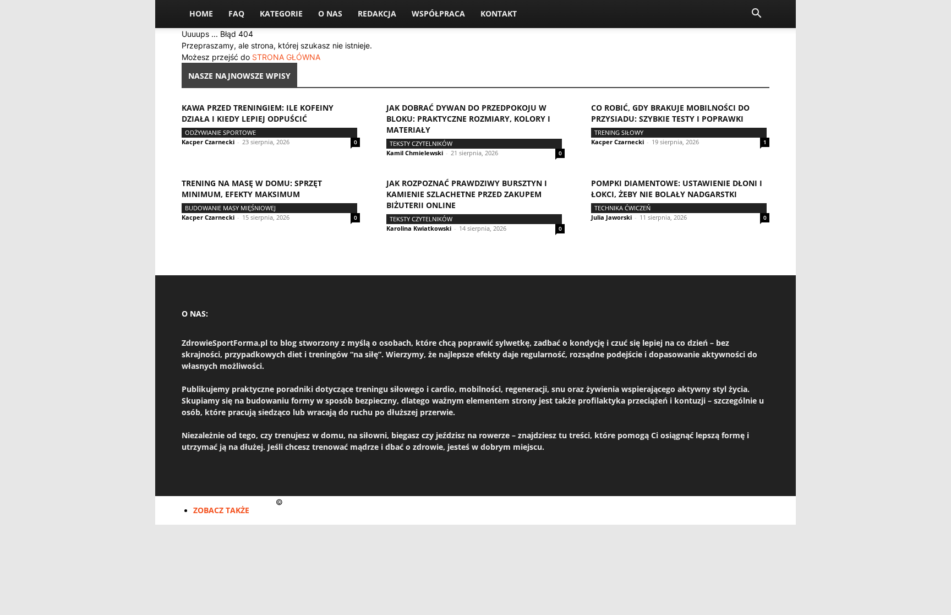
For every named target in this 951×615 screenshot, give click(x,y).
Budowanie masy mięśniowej (230, 208)
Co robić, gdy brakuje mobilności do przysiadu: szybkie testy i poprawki (670, 113)
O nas (330, 13)
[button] (756, 14)
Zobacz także (221, 510)
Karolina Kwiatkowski (418, 228)
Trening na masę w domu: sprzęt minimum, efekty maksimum (252, 188)
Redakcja (377, 13)
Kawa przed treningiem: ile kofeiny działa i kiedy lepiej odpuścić (258, 113)
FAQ (236, 13)
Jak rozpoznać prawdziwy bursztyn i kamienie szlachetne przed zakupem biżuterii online (466, 194)
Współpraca (438, 13)
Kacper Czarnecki (208, 142)
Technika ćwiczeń (622, 208)
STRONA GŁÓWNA (286, 57)
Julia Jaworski (611, 217)
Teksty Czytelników (421, 143)
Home (201, 13)
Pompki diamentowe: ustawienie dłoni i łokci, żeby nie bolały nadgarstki (676, 188)
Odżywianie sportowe (220, 132)
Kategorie (281, 13)
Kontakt (498, 13)
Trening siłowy (618, 132)
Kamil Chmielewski (414, 153)
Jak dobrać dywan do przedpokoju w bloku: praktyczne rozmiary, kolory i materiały (468, 118)
